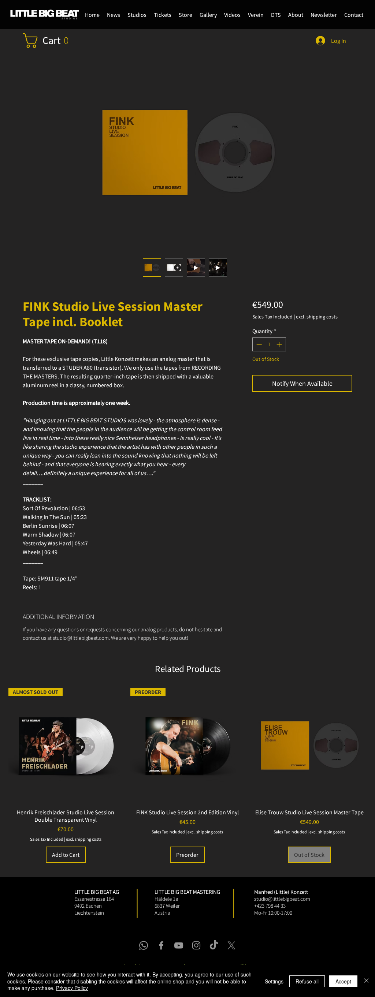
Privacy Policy (72, 988)
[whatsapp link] (143, 945)
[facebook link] (161, 945)
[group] (187, 775)
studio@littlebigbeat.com (282, 898)
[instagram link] (196, 945)
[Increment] (280, 344)
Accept (343, 981)
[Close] (366, 981)
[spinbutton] (269, 344)
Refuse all (307, 981)
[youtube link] (178, 945)
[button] (185, 14)
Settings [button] (274, 981)
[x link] (231, 945)
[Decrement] (258, 344)
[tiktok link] (213, 945)
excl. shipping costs (317, 316)
